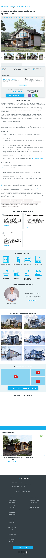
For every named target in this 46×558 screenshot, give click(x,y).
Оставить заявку (15, 95)
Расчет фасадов (34, 502)
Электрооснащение (12, 514)
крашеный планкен (26, 120)
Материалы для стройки (34, 500)
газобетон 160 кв (14, 206)
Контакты (12, 520)
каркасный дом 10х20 (27, 202)
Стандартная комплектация (33, 64)
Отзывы (12, 532)
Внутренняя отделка (12, 502)
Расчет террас (34, 505)
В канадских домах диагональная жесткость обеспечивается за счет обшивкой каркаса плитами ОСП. (11, 322)
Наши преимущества (12, 527)
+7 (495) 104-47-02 (23, 553)
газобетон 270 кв (5, 206)
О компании (11, 522)
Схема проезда (23, 490)
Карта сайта (11, 539)
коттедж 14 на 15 (24, 204)
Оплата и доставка (12, 534)
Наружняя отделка (12, 500)
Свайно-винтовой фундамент (9, 79)
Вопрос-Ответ (12, 536)
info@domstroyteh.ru (23, 554)
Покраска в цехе (12, 507)
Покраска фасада (11, 505)
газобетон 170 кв (33, 204)
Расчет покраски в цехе (34, 509)
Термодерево (12, 512)
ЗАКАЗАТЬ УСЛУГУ (23, 547)
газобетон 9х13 (17, 202)
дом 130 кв (20, 199)
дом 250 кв (13, 199)
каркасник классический (7, 202)
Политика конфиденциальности (23, 491)
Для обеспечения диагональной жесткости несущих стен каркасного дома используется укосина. (34, 353)
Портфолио (12, 524)
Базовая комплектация (11, 64)
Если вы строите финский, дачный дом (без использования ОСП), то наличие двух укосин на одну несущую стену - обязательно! (11, 338)
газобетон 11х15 (5, 204)
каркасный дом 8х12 (15, 204)
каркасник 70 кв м (5, 199)
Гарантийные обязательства (12, 529)
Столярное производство (12, 509)
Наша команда (12, 541)
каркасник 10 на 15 (28, 199)
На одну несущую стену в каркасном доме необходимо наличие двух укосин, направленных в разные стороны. (34, 322)
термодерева (37, 188)
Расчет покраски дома (34, 507)
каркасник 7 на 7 (37, 202)
